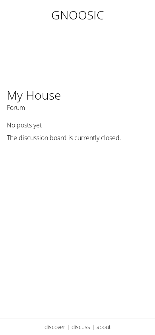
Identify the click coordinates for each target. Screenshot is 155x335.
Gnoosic (77, 15)
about (104, 327)
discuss (81, 327)
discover (55, 327)
